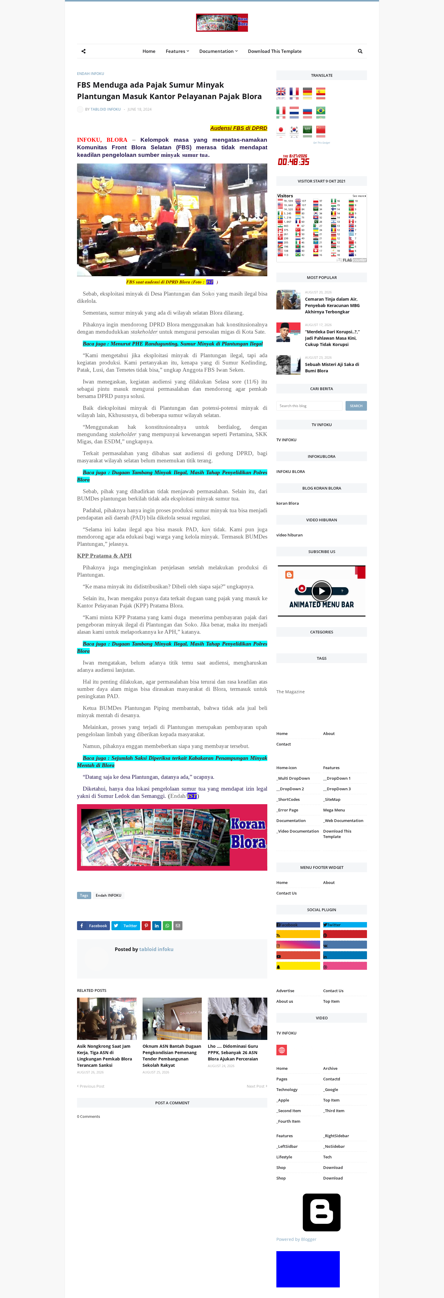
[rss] (298, 934)
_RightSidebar (336, 1135)
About (329, 733)
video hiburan (289, 535)
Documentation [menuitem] (216, 51)
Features (284, 1135)
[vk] (345, 944)
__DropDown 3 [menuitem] (337, 788)
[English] (282, 98)
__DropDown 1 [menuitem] (337, 778)
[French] (296, 98)
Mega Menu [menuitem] (334, 810)
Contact (283, 744)
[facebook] (298, 924)
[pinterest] (345, 852)
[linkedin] (345, 955)
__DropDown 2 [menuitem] (290, 788)
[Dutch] (296, 117)
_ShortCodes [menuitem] (288, 799)
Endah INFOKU (90, 73)
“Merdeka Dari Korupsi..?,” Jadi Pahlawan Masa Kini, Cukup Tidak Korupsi (332, 338)
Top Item (331, 1001)
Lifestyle (284, 1157)
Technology (287, 1089)
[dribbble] (345, 966)
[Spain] (322, 98)
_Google (330, 1089)
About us (284, 1001)
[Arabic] (309, 136)
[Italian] (282, 117)
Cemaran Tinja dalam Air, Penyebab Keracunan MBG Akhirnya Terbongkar (332, 305)
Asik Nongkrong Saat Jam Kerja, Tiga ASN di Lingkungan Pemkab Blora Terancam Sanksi (104, 1055)
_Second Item (288, 1110)
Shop (281, 1167)
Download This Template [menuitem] (275, 51)
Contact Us (286, 893)
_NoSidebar (334, 1146)
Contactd (331, 1079)
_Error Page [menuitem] (287, 810)
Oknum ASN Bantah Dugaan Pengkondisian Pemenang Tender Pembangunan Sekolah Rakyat (172, 1055)
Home (282, 733)
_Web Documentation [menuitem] (343, 820)
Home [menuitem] (149, 51)
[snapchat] (298, 966)
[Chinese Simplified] (322, 136)
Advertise (285, 990)
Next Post (256, 1086)
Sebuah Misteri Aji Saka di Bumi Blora (332, 367)
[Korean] (296, 136)
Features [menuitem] (175, 51)
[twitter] (345, 924)
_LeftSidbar (287, 1146)
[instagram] (298, 852)
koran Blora (287, 503)
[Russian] (309, 117)
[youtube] (298, 955)
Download (333, 1167)
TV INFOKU (286, 439)
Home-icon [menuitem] (286, 767)
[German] (309, 98)
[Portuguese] (322, 117)
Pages (281, 1079)
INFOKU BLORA (290, 471)
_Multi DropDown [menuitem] (293, 778)
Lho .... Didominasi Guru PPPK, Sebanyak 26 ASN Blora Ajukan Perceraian (233, 1052)
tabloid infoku (106, 109)
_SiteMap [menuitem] (331, 799)
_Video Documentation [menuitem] (297, 831)
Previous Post (92, 1086)
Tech (327, 1157)
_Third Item (333, 1110)
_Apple (282, 1100)
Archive (330, 1068)
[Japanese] (282, 136)
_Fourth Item (288, 1121)
